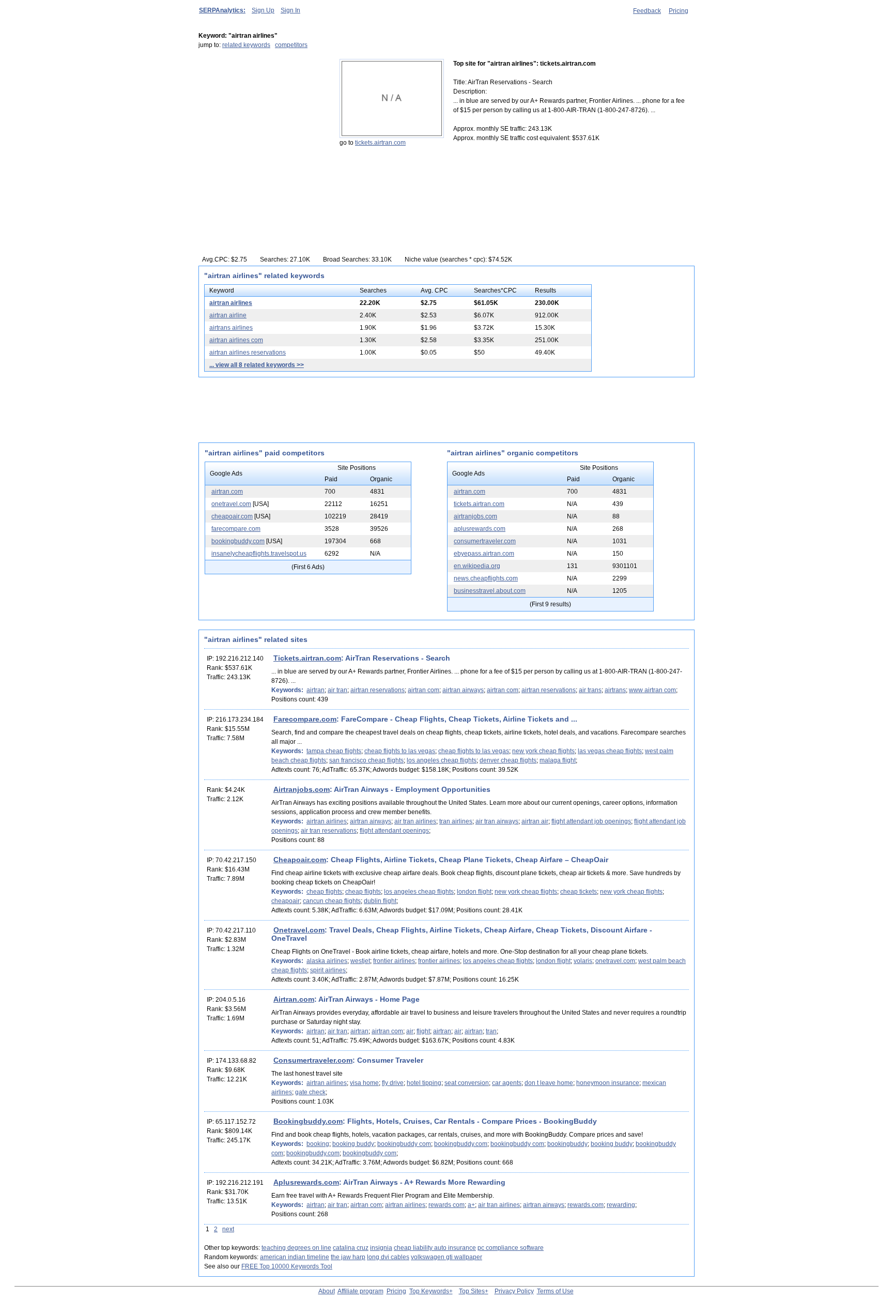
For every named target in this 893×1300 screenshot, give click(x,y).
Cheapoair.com (299, 859)
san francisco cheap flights (366, 760)
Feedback (647, 10)
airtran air (534, 821)
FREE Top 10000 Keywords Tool (286, 1266)
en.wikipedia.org (477, 566)
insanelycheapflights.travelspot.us (258, 553)
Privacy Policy (514, 1291)
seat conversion (466, 1083)
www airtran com (652, 690)
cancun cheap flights (332, 901)
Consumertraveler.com (312, 1060)
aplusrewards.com (479, 528)
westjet (360, 961)
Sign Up (263, 10)
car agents (506, 1083)
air (409, 1031)
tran (491, 1031)
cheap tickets (578, 891)
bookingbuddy (567, 1144)
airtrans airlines (231, 327)
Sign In (290, 10)
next (228, 1229)
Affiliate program (360, 1291)
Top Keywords (429, 1291)
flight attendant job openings (591, 821)
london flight (474, 891)
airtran (315, 690)
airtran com (423, 690)
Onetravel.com (299, 930)
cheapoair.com (232, 516)
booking (317, 1144)
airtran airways (463, 690)
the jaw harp (348, 1257)
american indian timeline (294, 1257)
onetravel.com (231, 504)
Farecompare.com (304, 719)
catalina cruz (350, 1247)
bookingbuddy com (404, 1144)
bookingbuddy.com (238, 541)
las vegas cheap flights (610, 751)
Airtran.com (293, 999)
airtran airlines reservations (247, 352)
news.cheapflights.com (486, 578)
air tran (337, 690)
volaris (583, 961)
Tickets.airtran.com (307, 658)
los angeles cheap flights (441, 760)
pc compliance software (511, 1247)
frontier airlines (394, 961)
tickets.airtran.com (380, 142)
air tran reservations (329, 830)
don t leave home (549, 1083)
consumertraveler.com (485, 541)
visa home (364, 1083)
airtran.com (227, 491)
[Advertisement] (263, 123)
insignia (381, 1247)
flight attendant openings (394, 830)
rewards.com (585, 1205)
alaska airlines (326, 961)
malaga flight (558, 760)
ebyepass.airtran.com (484, 553)
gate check (310, 1092)
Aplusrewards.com (306, 1182)
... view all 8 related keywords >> (256, 365)
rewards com (446, 1205)
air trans (590, 690)
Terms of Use (555, 1291)
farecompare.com (235, 528)
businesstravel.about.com (490, 590)
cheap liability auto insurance (435, 1247)
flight (423, 1031)
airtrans (615, 690)
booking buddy (353, 1144)
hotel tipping (424, 1083)
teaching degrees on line (296, 1247)
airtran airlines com (236, 340)
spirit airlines (328, 970)
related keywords (246, 45)
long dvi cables (388, 1257)
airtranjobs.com (475, 516)
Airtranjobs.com (301, 789)
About (326, 1291)
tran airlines (455, 821)
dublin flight (380, 901)
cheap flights (324, 891)
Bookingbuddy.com (308, 1121)
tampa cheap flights (333, 751)
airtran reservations (377, 690)
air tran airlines (415, 821)
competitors (291, 45)
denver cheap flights (508, 760)
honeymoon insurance (607, 1083)
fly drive (393, 1083)
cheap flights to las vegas (399, 751)
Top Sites (472, 1291)
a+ (471, 1205)
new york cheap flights (543, 751)
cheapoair (285, 901)
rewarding (621, 1205)
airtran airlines (230, 303)
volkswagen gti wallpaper (446, 1257)
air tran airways (496, 821)
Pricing (678, 10)
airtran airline (228, 315)
